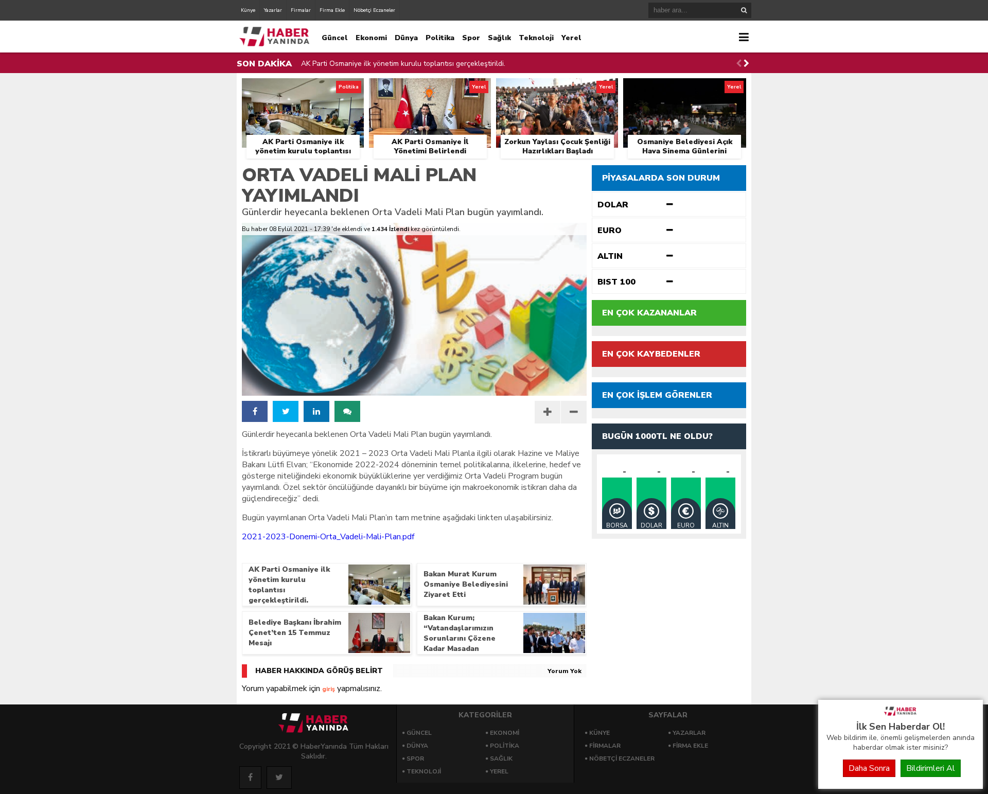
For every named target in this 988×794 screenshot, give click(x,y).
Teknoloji (536, 38)
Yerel (571, 38)
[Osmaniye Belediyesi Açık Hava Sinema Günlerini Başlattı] (684, 90)
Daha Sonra (869, 768)
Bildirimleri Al (930, 768)
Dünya (406, 38)
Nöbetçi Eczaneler (374, 10)
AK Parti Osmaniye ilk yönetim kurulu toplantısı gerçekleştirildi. (403, 63)
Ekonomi (371, 38)
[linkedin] (316, 411)
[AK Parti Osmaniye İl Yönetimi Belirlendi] (430, 90)
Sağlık (499, 38)
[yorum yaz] (347, 411)
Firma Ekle (332, 10)
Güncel (335, 38)
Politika (440, 38)
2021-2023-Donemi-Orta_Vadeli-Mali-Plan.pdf (328, 536)
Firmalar (301, 10)
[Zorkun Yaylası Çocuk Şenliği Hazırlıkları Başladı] (557, 90)
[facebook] (255, 411)
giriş (328, 689)
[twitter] (285, 411)
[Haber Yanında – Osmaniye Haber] (901, 714)
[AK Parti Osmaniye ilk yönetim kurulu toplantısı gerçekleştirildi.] (303, 90)
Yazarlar (273, 10)
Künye (248, 10)
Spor (471, 38)
